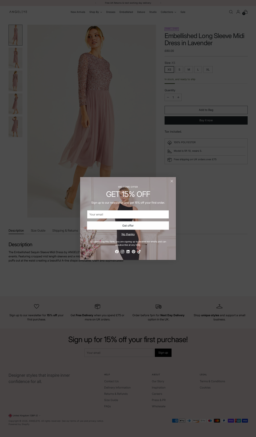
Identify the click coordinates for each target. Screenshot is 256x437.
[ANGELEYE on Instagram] (122, 252)
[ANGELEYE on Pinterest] (133, 252)
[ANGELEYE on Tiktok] (139, 252)
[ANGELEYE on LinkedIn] (128, 252)
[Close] (171, 181)
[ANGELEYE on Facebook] (117, 252)
